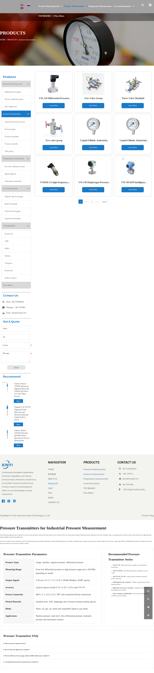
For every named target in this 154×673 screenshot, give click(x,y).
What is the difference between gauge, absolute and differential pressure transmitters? (27, 656)
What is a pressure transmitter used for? (15, 643)
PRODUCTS (12, 40)
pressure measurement (27, 40)
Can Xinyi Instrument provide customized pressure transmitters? (22, 662)
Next (104, 201)
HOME (2, 40)
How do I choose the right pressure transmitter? (17, 649)
